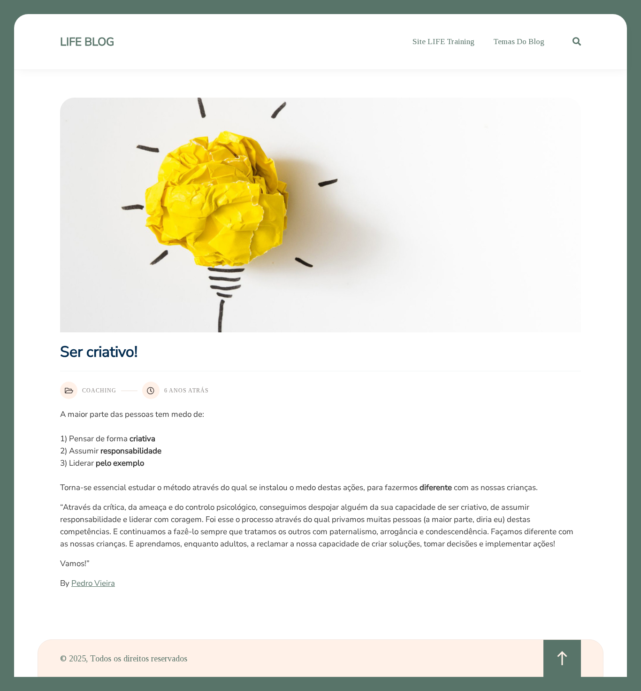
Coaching (99, 390)
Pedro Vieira (93, 583)
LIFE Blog (87, 41)
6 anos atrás (186, 390)
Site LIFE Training (443, 41)
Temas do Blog (518, 41)
